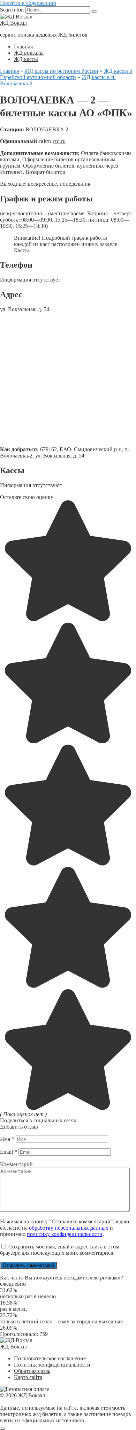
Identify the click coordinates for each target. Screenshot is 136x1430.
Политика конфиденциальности (52, 1365)
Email (8, 1152)
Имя (7, 1139)
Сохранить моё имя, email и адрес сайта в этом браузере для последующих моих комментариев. (59, 1250)
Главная (23, 46)
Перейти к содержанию (28, 3)
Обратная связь (32, 1371)
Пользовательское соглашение (50, 1358)
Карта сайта (28, 1377)
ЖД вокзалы (29, 53)
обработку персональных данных (68, 1228)
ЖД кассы (26, 59)
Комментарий (16, 1164)
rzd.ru (59, 141)
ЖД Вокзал (13, 23)
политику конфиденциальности (65, 1234)
